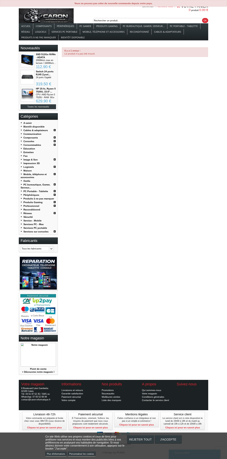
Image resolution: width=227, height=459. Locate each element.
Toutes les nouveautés (38, 106)
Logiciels (40, 31)
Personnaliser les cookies (81, 454)
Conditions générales (153, 397)
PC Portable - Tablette (184, 26)
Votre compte (68, 400)
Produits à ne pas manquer (38, 37)
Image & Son (30, 159)
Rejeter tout (140, 439)
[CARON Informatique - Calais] (46, 16)
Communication (32, 134)
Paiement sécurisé (71, 397)
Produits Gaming (107, 26)
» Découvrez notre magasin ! (38, 372)
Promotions (108, 390)
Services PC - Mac (33, 224)
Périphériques (65, 26)
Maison (27, 170)
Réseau (25, 31)
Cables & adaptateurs (167, 31)
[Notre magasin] (38, 355)
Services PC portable (64, 31)
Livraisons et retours (72, 390)
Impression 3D (31, 163)
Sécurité (28, 217)
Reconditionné (139, 31)
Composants (44, 26)
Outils (26, 181)
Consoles (28, 141)
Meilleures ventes (111, 397)
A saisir (27, 123)
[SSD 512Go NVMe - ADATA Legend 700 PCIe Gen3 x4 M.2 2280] (27, 60)
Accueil (26, 26)
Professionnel (31, 206)
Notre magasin (32, 338)
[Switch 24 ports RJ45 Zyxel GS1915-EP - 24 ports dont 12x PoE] (27, 77)
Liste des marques (111, 400)
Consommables (32, 145)
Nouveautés (30, 48)
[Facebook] (179, 389)
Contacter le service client (155, 400)
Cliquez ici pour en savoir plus (44, 427)
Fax (25, 156)
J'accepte (168, 439)
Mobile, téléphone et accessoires (104, 31)
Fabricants (29, 241)
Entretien (28, 152)
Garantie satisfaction (72, 393)
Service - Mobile (32, 220)
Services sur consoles (36, 231)
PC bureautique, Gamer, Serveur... (144, 26)
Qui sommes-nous (151, 390)
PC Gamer (85, 26)
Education (29, 148)
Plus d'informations (56, 454)
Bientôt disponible (73, 37)
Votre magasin (149, 393)
